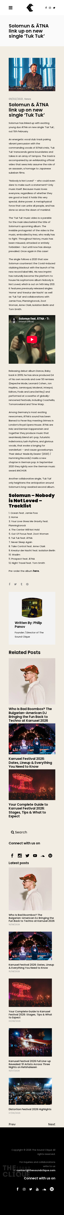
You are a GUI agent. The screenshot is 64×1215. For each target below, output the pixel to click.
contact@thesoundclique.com (35, 1170)
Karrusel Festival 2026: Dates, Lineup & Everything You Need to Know (31, 966)
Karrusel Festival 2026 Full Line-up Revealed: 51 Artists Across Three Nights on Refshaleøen (30, 1064)
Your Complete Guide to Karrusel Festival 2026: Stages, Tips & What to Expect (30, 1014)
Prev (12, 1124)
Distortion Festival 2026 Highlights (30, 1109)
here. (36, 571)
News (27, 99)
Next (51, 1124)
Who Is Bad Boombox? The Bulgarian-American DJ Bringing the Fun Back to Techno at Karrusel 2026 (32, 918)
